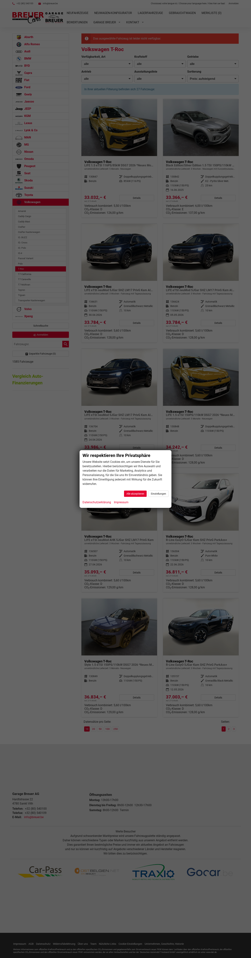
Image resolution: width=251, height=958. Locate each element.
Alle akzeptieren (135, 493)
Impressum (121, 502)
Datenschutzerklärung (97, 502)
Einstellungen (158, 493)
